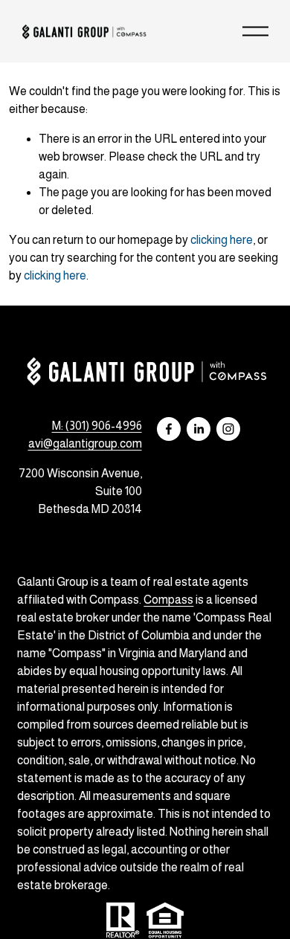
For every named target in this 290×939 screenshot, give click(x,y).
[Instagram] (228, 429)
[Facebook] (169, 429)
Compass (168, 599)
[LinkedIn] (198, 429)
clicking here (221, 239)
